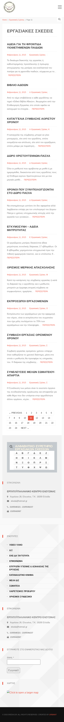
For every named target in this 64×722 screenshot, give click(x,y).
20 (40, 423)
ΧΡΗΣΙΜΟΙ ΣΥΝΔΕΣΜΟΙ (20, 597)
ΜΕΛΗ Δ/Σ (14, 580)
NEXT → (25, 428)
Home (4, 20)
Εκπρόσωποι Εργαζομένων (27, 301)
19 (34, 423)
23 (10, 428)
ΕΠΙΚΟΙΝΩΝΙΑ (16, 561)
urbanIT (53, 715)
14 (49, 418)
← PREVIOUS (15, 413)
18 (28, 423)
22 (52, 423)
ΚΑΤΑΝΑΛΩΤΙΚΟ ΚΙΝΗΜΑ (21, 575)
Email (10, 658)
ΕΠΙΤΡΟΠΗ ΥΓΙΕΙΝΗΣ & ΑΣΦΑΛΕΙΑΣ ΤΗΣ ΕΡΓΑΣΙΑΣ (29, 568)
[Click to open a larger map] (22, 692)
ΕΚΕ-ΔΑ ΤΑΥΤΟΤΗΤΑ (19, 556)
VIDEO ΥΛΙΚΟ (15, 545)
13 (43, 418)
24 (16, 428)
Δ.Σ (11, 550)
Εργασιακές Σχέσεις (16, 20)
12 (37, 418)
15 (10, 423)
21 (46, 423)
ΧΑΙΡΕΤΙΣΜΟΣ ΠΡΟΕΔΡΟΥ (22, 591)
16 (16, 423)
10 (25, 418)
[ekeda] (9, 6)
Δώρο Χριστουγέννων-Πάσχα (28, 155)
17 (22, 423)
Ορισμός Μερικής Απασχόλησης (31, 267)
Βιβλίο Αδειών (17, 85)
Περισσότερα (14, 75)
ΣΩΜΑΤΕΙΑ (14, 586)
